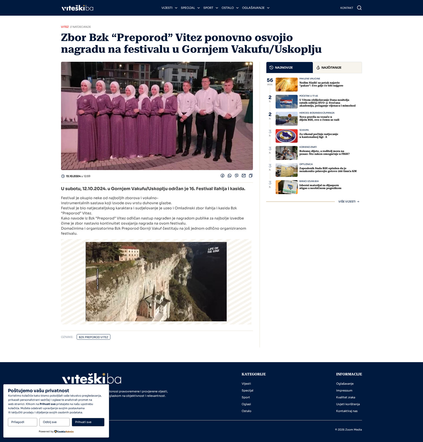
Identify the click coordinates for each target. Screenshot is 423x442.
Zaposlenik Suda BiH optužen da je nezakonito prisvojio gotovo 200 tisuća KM (328, 170)
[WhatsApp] (229, 176)
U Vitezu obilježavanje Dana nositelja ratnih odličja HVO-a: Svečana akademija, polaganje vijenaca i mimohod (327, 102)
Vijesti (167, 8)
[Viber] (236, 176)
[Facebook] (222, 176)
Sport (208, 8)
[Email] (243, 176)
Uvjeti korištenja (348, 404)
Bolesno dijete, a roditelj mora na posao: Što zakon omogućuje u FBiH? (324, 152)
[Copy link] (251, 176)
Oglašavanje (253, 8)
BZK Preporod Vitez (93, 337)
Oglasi (246, 404)
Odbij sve (50, 422)
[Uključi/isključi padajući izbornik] (176, 7)
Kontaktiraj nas (347, 411)
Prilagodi (17, 422)
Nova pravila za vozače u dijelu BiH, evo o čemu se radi (319, 118)
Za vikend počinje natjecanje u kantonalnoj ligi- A (318, 136)
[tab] (289, 67)
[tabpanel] (314, 140)
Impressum (344, 390)
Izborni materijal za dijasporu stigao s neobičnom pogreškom (320, 187)
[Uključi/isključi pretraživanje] (359, 7)
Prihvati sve (83, 422)
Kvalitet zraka (345, 397)
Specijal (188, 8)
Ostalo (228, 8)
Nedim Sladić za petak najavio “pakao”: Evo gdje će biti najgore (321, 84)
